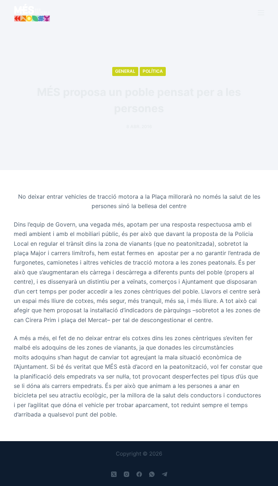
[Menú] (261, 12)
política (153, 71)
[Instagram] (126, 474)
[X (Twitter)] (114, 474)
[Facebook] (139, 474)
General (125, 71)
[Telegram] (164, 474)
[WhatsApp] (152, 474)
